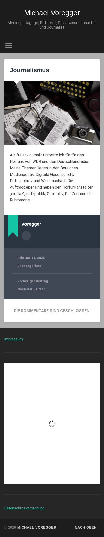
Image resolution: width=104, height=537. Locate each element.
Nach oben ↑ (87, 527)
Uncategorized (29, 266)
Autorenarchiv (26, 235)
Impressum (13, 339)
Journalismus (29, 70)
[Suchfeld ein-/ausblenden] (96, 45)
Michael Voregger (52, 13)
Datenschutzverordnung (24, 508)
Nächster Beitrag (31, 289)
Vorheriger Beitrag (32, 281)
